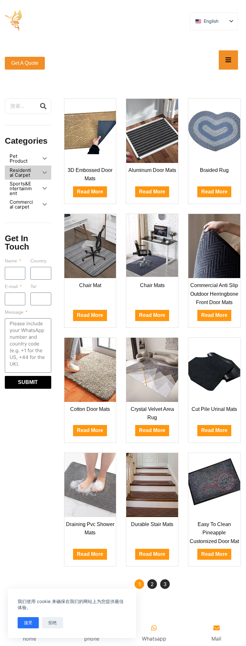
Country (38, 260)
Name (11, 260)
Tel (33, 286)
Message (15, 312)
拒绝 (52, 622)
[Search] (43, 106)
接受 (28, 622)
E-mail (12, 286)
